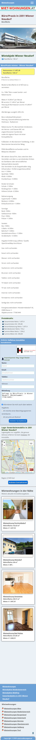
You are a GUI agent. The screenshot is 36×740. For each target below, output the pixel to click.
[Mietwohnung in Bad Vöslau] (18, 631)
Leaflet (7, 472)
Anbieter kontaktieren (18, 482)
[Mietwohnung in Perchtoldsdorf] (18, 521)
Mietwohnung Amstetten (13, 596)
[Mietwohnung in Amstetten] (18, 594)
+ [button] (4, 442)
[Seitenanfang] (33, 733)
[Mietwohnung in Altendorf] (18, 557)
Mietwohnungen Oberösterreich (16, 724)
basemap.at (18, 472)
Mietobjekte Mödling (10, 693)
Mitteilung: (6, 391)
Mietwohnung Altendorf (12, 560)
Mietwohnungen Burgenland (15, 715)
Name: (4, 363)
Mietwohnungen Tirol (12, 730)
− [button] (4, 445)
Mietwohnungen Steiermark (15, 718)
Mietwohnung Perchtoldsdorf (14, 523)
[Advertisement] (18, 661)
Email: (4, 370)
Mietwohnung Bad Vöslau (13, 633)
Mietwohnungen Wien (12, 709)
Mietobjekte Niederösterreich (14, 690)
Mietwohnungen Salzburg (14, 727)
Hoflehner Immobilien (16, 340)
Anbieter (24, 435)
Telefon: (5, 377)
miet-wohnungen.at (29, 472)
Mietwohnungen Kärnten (14, 721)
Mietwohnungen (8, 3)
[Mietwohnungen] (18, 10)
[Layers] (31, 443)
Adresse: (5, 384)
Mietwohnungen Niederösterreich (17, 712)
